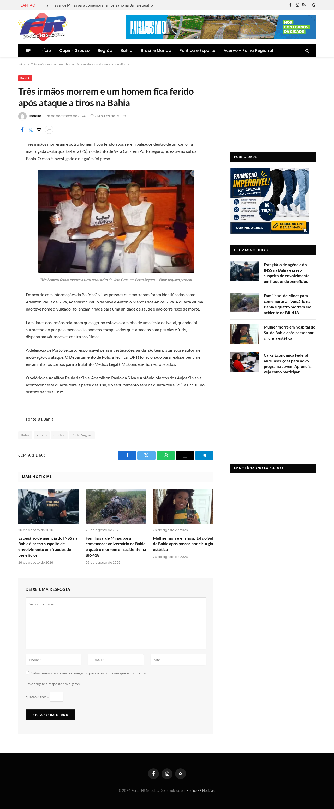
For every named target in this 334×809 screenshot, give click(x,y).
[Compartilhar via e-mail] (39, 130)
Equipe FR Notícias (200, 790)
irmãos (41, 435)
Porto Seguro (81, 435)
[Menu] (28, 50)
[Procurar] (306, 50)
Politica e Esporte (197, 50)
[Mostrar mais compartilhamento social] (49, 130)
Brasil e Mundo (156, 50)
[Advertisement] (273, 108)
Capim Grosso (74, 50)
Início (45, 50)
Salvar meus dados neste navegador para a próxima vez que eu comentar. (89, 673)
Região (105, 50)
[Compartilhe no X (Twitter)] (30, 130)
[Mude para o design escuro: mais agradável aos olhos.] (313, 5)
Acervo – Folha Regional (248, 50)
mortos (59, 435)
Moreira (35, 116)
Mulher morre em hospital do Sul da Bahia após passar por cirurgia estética (183, 544)
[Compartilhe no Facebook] (22, 130)
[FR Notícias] (43, 27)
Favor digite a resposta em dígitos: (53, 684)
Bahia (127, 50)
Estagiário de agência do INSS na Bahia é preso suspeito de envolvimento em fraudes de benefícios (47, 546)
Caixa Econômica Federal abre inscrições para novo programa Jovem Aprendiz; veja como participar (288, 363)
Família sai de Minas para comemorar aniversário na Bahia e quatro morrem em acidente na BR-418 (103, 5)
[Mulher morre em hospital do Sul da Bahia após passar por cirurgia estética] (183, 506)
